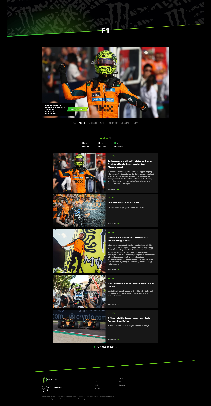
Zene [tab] (102, 123)
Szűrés (104, 137)
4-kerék (102, 143)
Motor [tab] (82, 123)
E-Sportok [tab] (112, 123)
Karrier (96, 382)
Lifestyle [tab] (125, 123)
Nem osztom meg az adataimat (107, 396)
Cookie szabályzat (94, 396)
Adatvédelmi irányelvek (83, 396)
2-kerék (86, 143)
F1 (117, 143)
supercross (119, 146)
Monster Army (98, 388)
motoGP (86, 146)
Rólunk (96, 385)
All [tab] (74, 123)
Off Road (103, 146)
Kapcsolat (122, 385)
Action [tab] (93, 123)
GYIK (120, 382)
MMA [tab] (135, 123)
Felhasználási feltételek (71, 396)
